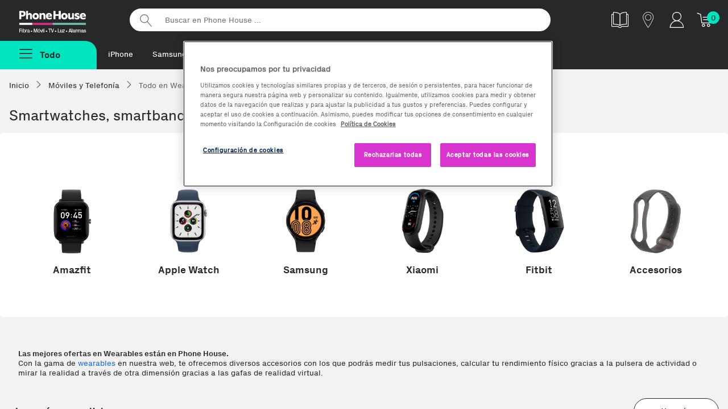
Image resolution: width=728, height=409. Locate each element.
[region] (368, 114)
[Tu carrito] (705, 19)
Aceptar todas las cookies (488, 154)
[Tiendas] (648, 19)
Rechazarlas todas (393, 154)
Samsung (169, 54)
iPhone (120, 54)
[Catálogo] (620, 19)
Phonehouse (63, 19)
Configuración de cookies (243, 150)
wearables (96, 363)
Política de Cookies (368, 124)
